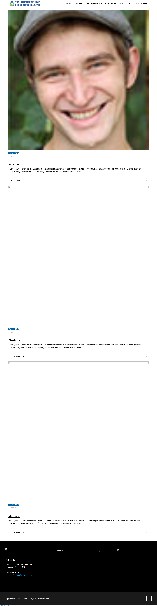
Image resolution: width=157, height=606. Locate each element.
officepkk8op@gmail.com (22, 575)
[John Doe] (78, 80)
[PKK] (24, 3)
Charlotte (14, 340)
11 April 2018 (13, 153)
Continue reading (15, 181)
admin (13, 156)
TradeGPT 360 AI (4, 605)
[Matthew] (78, 431)
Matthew (14, 516)
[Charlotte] (78, 256)
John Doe (14, 164)
